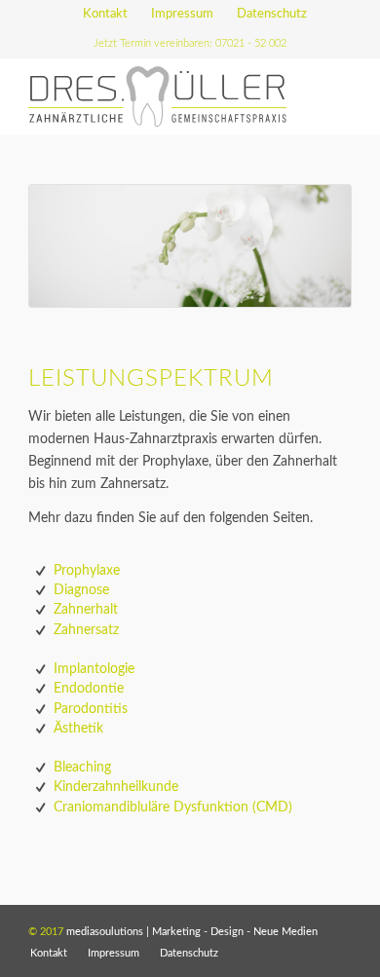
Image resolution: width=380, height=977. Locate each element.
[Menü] (325, 96)
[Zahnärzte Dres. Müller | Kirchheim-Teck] (157, 96)
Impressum (182, 14)
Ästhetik (78, 728)
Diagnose (81, 590)
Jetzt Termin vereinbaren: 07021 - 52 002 (190, 43)
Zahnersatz (86, 630)
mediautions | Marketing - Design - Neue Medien (192, 931)
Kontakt (105, 14)
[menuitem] (105, 14)
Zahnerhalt (86, 610)
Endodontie (89, 688)
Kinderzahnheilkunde (116, 787)
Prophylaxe (87, 571)
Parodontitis (91, 709)
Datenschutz (272, 14)
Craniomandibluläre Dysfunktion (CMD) (173, 807)
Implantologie (94, 669)
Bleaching (82, 767)
